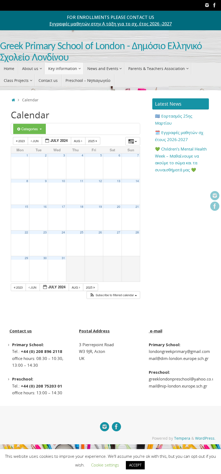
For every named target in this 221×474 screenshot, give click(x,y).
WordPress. (205, 438)
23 (45, 232)
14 (137, 181)
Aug (77, 141)
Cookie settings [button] (105, 465)
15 (26, 207)
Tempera (182, 438)
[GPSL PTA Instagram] (207, 5)
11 (81, 181)
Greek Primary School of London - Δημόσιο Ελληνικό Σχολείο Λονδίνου (101, 52)
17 (63, 207)
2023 (22, 141)
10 (63, 181)
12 (100, 181)
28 (137, 232)
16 (45, 207)
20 (118, 207)
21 (137, 207)
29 (26, 258)
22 (26, 232)
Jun (35, 141)
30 (45, 258)
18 (81, 207)
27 (118, 232)
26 (100, 232)
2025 (91, 141)
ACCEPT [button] (135, 465)
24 (63, 232)
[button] (113, 295)
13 (118, 181)
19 (100, 207)
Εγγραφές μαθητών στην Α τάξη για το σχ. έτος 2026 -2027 (110, 24)
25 (81, 232)
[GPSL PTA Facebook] (214, 5)
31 (63, 258)
